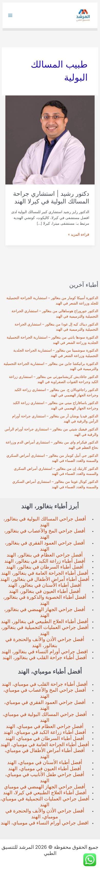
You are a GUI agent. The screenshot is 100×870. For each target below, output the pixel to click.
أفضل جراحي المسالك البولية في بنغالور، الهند (44, 522)
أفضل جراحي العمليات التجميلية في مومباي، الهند (44, 802)
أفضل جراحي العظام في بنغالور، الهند (45, 555)
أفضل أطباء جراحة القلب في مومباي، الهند (44, 684)
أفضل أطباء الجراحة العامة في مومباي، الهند (45, 744)
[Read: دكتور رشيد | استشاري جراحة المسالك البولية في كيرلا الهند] (50, 140)
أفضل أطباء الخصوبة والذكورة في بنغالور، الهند (44, 600)
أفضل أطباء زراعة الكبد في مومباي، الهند (45, 732)
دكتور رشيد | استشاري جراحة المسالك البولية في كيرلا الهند (51, 197)
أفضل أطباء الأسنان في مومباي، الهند (44, 762)
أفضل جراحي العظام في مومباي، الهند (44, 726)
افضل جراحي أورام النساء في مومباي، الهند (44, 823)
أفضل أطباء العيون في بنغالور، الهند (44, 591)
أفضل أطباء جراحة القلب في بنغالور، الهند (45, 657)
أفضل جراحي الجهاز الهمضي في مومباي (44, 787)
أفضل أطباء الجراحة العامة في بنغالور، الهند (44, 573)
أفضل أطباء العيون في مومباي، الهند (44, 768)
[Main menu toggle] (10, 15)
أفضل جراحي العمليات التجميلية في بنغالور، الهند (44, 630)
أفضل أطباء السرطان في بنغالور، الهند (44, 567)
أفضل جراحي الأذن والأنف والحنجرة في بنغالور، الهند (44, 642)
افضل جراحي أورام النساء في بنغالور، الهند (45, 652)
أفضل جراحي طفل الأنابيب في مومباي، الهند (44, 777)
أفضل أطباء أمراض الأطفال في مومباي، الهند (45, 753)
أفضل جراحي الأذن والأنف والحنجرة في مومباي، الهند (44, 814)
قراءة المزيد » (78, 234)
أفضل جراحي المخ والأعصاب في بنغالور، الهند (44, 534)
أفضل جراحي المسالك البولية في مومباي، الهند (45, 717)
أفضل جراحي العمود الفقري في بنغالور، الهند (45, 546)
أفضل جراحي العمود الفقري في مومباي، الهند (44, 705)
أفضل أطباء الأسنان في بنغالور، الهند (44, 585)
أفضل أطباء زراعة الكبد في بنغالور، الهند (44, 561)
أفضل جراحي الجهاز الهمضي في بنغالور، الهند (44, 612)
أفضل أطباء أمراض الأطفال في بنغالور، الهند (44, 579)
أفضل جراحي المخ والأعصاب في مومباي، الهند (44, 693)
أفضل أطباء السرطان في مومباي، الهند (44, 738)
